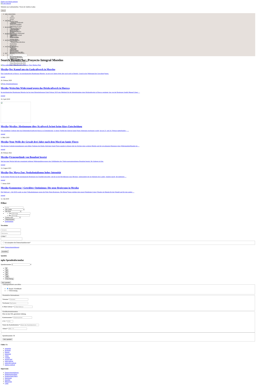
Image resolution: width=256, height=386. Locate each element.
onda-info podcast (10, 363)
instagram (8, 354)
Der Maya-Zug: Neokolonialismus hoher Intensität (35, 172)
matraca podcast (10, 365)
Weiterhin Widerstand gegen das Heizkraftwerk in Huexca (39, 88)
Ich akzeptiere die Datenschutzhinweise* (17, 242)
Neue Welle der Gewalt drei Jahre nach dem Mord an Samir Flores (43, 141)
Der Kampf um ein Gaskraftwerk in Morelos (32, 69)
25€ (7, 272)
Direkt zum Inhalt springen (9, 2)
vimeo (7, 356)
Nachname (6, 303)
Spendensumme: (6, 264)
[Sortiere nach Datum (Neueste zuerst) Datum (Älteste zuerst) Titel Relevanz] (13, 217)
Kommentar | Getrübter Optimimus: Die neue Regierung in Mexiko (44, 187)
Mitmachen (8, 381)
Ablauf (5, 328)
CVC (4, 321)
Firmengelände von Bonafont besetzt (28, 157)
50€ (7, 274)
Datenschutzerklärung (12, 247)
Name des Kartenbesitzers (11, 325)
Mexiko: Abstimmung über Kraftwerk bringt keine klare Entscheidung (45, 126)
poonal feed (8, 359)
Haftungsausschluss (11, 374)
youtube (7, 357)
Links (6, 383)
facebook (8, 350)
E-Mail (3, 236)
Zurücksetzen (9, 221)
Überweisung (13, 291)
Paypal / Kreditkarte (15, 289)
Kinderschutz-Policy (11, 376)
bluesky (7, 352)
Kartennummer (7, 317)
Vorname (5, 299)
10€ (7, 270)
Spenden (7, 380)
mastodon (8, 348)
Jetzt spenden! (6, 282)
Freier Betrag (9, 279)
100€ (7, 276)
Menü (3, 10)
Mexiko (5, 69)
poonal (3, 77)
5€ (6, 268)
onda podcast (9, 361)
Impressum (8, 378)
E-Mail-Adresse (8, 307)
